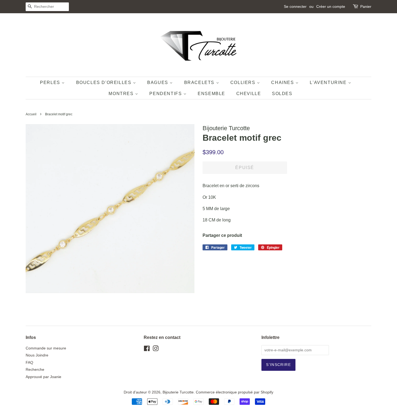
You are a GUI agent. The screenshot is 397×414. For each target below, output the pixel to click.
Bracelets (200, 82)
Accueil (31, 114)
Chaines (283, 82)
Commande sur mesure (46, 348)
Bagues (158, 82)
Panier (365, 6)
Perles (51, 82)
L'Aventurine (329, 82)
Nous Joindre (37, 355)
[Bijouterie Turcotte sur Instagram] (156, 350)
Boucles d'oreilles (104, 82)
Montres (122, 93)
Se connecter (295, 6)
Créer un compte (330, 6)
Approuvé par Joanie (43, 377)
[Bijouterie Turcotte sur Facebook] (147, 350)
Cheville (248, 93)
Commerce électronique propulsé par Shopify (234, 392)
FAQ (29, 363)
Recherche (35, 370)
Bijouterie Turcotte (178, 392)
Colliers (243, 82)
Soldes (282, 93)
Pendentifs (166, 93)
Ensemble (211, 93)
